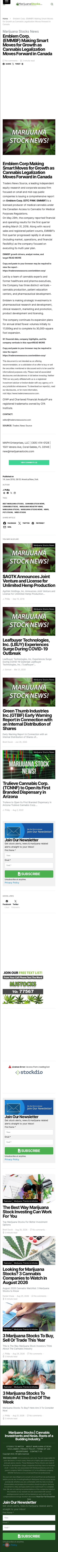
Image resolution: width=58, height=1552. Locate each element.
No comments (11, 60)
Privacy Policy (12, 882)
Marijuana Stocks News (21, 31)
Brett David (8, 742)
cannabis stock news (34, 504)
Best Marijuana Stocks (13, 504)
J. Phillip (6, 490)
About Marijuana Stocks (39, 1446)
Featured (8, 1201)
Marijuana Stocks (11, 509)
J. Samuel (7, 669)
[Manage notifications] (7, 1545)
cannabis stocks (10, 507)
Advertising (22, 1451)
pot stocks (8, 512)
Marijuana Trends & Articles (26, 1201)
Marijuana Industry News (31, 507)
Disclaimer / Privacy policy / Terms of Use (29, 1449)
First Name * (10, 850)
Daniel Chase (8, 1296)
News (46, 509)
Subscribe (30, 874)
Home (5, 18)
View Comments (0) (29, 462)
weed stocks (20, 512)
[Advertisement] (29, 91)
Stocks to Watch (15, 1446)
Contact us (36, 1451)
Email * (8, 860)
